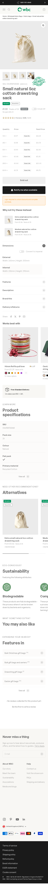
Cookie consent (9, 872)
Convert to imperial (34, 251)
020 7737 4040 (25, 2)
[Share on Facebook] (11, 316)
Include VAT (41, 109)
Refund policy (8, 859)
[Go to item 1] (6, 76)
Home (4, 16)
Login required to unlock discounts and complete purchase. (21, 200)
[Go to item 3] (22, 76)
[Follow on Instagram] (4, 819)
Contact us (31, 769)
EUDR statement (10, 868)
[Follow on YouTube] (17, 819)
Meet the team (9, 773)
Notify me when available (25, 190)
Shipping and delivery (36, 782)
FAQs (29, 778)
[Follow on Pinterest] (11, 819)
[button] (24, 118)
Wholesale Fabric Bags (15, 16)
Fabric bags (27, 16)
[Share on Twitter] (15, 316)
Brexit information (10, 863)
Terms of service (10, 846)
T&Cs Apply (39, 746)
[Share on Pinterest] (20, 316)
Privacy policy (8, 850)
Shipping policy (9, 854)
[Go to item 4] (30, 76)
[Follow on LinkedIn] (24, 819)
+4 (26, 373)
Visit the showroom (35, 773)
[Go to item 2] (14, 76)
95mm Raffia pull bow (15, 366)
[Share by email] (24, 316)
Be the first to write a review (24, 707)
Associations (8, 782)
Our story (7, 769)
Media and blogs (10, 786)
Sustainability (8, 778)
